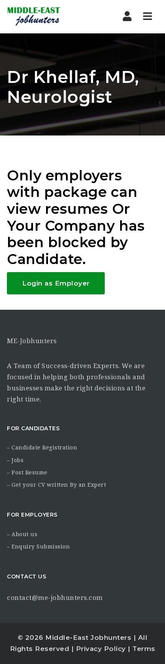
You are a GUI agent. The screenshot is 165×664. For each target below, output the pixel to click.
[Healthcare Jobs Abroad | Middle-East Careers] (34, 16)
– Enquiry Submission (38, 546)
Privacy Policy (101, 648)
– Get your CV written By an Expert (56, 485)
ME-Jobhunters (32, 341)
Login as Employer (56, 283)
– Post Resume (27, 472)
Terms (143, 648)
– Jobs (15, 460)
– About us (22, 534)
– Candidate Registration (42, 447)
